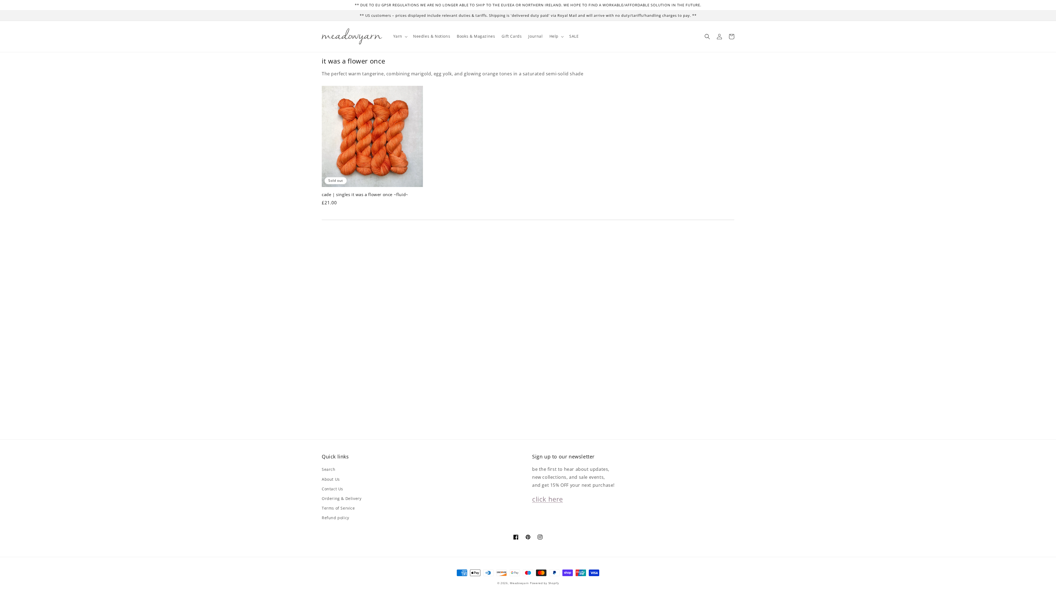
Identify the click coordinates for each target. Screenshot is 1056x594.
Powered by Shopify (544, 583)
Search (329, 469)
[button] (707, 37)
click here (547, 499)
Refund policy (335, 517)
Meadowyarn (519, 583)
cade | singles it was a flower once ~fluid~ (365, 194)
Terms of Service (338, 508)
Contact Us (332, 488)
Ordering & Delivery (341, 498)
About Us (331, 479)
